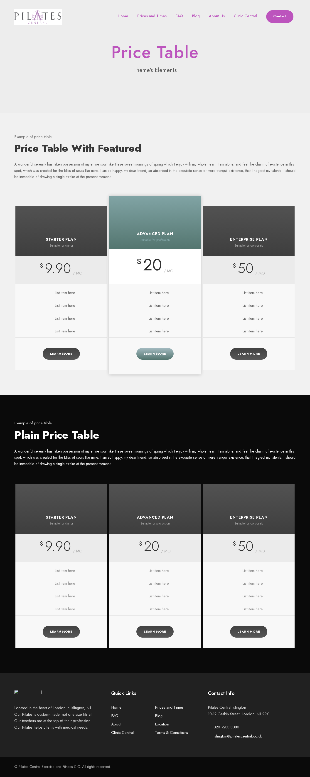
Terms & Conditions (171, 732)
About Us (217, 16)
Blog (196, 16)
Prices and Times (152, 16)
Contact (279, 16)
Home (123, 16)
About (116, 724)
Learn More (61, 353)
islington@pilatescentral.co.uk (238, 736)
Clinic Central (245, 16)
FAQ (179, 16)
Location (162, 724)
